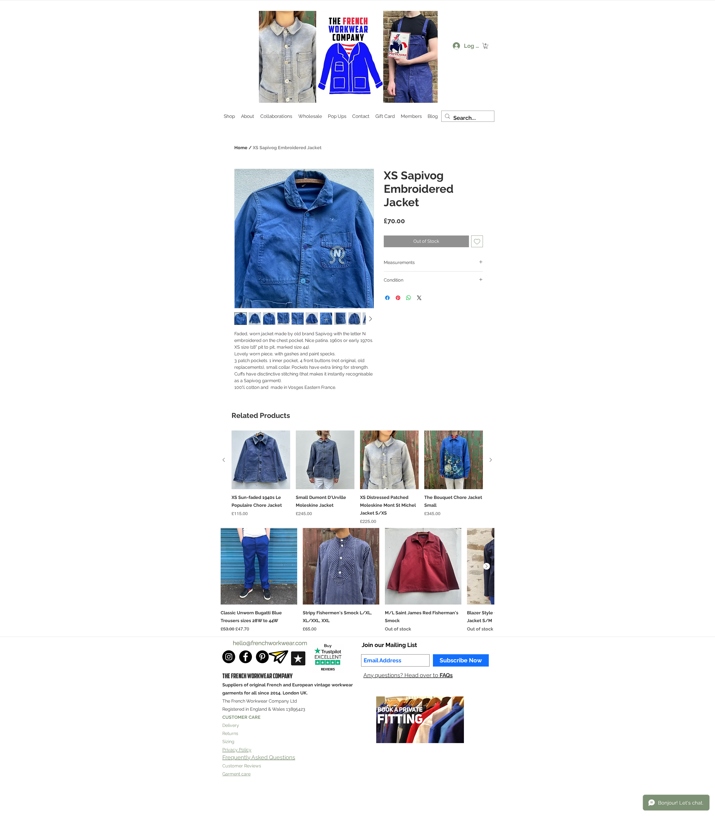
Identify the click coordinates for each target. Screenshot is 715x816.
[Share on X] (419, 297)
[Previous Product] (223, 459)
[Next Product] (490, 459)
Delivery (230, 725)
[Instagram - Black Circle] (228, 656)
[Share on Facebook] (387, 297)
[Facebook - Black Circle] (245, 656)
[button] (485, 46)
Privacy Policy (313, 797)
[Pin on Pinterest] (398, 297)
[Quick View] (261, 459)
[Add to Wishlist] (477, 241)
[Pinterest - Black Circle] (262, 656)
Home (240, 147)
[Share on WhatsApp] (408, 297)
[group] (357, 477)
